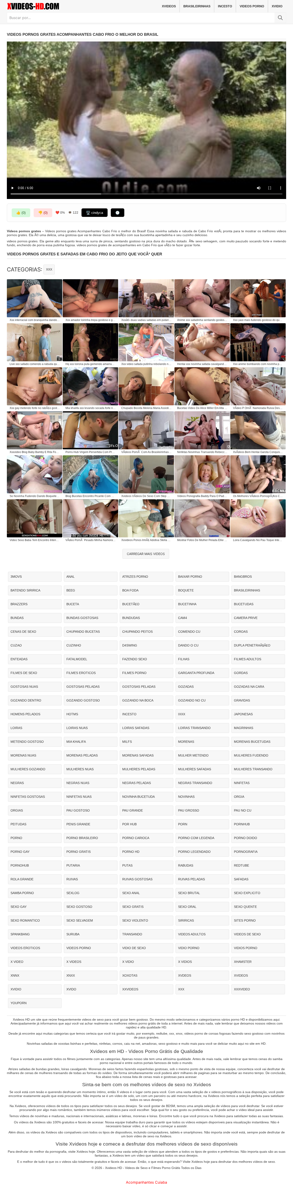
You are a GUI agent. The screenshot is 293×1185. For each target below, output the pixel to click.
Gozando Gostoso (83, 700)
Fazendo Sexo (134, 659)
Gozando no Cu (192, 700)
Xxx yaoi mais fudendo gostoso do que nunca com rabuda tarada (258, 320)
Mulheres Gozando (28, 769)
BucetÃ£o (130, 604)
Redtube (241, 865)
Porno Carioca (135, 838)
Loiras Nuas (77, 728)
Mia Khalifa (76, 741)
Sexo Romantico (25, 920)
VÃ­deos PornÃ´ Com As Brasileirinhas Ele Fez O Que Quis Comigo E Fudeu (146, 452)
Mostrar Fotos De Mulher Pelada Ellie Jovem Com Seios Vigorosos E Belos (202, 540)
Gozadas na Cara (249, 686)
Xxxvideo (242, 989)
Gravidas (242, 700)
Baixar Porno (190, 576)
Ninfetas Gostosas (28, 796)
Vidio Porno (188, 948)
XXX (49, 269)
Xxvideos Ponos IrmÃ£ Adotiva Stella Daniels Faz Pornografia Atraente (146, 540)
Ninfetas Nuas (79, 796)
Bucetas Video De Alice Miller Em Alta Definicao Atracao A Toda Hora (202, 408)
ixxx (181, 714)
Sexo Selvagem (79, 920)
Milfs (127, 741)
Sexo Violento (135, 920)
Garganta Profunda (196, 673)
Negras (17, 783)
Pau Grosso (188, 810)
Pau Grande (132, 810)
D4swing (129, 645)
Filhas (183, 659)
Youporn (19, 1003)
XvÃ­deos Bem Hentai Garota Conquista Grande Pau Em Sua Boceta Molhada (258, 452)
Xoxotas (129, 975)
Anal (70, 576)
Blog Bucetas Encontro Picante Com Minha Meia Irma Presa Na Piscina (90, 496)
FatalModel (76, 659)
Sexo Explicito (247, 893)
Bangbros (243, 576)
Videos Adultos (192, 934)
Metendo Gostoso (27, 741)
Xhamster (243, 962)
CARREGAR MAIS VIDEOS (146, 554)
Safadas (241, 879)
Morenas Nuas (23, 755)
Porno (16, 838)
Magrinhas (243, 728)
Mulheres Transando (253, 769)
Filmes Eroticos (81, 673)
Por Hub (129, 824)
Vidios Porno (245, 948)
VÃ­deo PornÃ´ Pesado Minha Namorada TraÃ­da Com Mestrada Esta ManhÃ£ (90, 540)
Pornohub (20, 865)
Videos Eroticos (25, 948)
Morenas (186, 741)
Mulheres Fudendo (251, 755)
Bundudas (131, 618)
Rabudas (185, 865)
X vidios (185, 962)
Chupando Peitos (137, 631)
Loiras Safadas (135, 728)
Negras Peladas (136, 783)
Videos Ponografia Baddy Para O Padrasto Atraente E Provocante (202, 496)
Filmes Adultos (247, 659)
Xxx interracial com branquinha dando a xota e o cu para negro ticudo (35, 320)
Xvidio (277, 6)
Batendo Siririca (25, 590)
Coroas (241, 631)
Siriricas (186, 920)
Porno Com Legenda (196, 838)
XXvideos (130, 989)
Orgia (239, 796)
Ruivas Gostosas (137, 879)
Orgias (17, 810)
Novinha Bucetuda (138, 796)
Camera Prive (246, 618)
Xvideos (169, 6)
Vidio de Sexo (134, 948)
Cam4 (182, 618)
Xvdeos (184, 975)
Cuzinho (73, 645)
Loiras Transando (194, 728)
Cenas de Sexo (23, 631)
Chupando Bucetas (83, 631)
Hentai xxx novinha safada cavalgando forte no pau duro (202, 364)
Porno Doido (245, 838)
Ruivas (72, 879)
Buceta (72, 604)
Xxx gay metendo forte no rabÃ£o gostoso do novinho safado (35, 408)
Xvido (71, 989)
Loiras (16, 728)
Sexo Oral (187, 907)
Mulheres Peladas (138, 769)
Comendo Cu (189, 631)
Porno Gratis (78, 852)
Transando (132, 934)
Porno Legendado (194, 852)
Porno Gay (20, 852)
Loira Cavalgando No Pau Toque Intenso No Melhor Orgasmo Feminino (258, 540)
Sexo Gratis (133, 907)
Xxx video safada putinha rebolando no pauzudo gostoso (146, 364)
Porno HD (130, 852)
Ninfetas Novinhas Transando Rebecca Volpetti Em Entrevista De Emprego (202, 452)
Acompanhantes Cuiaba (146, 1182)
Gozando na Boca (137, 700)
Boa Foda (130, 590)
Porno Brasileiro (82, 838)
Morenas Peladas (82, 755)
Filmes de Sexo (24, 673)
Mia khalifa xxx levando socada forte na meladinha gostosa (90, 408)
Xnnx (15, 975)
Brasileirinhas (196, 6)
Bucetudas (243, 604)
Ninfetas (242, 783)
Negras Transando (195, 783)
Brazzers (19, 604)
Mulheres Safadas (194, 769)
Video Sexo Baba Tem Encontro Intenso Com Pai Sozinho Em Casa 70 (35, 540)
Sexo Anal (131, 893)
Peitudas (18, 824)
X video (17, 962)
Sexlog (72, 893)
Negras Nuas (77, 783)
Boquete (186, 590)
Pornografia (246, 852)
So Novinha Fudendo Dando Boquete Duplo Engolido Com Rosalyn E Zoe (35, 496)
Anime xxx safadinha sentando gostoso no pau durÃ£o (202, 320)
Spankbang (20, 934)
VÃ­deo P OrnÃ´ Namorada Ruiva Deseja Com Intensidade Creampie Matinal (258, 408)
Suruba (72, 934)
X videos (73, 962)
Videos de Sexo (247, 934)
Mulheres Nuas (80, 769)
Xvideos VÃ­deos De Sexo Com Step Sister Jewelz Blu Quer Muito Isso (146, 496)
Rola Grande (22, 879)
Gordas (241, 673)
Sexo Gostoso (79, 907)
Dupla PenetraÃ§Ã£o (252, 645)
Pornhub (242, 824)
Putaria (73, 865)
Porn (182, 824)
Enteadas (19, 659)
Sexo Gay (19, 907)
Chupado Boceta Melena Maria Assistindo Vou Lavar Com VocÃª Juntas (146, 408)
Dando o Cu (188, 645)
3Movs (16, 576)
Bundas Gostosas (82, 618)
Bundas (17, 618)
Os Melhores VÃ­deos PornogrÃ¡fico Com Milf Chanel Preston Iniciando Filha (258, 496)
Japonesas (243, 714)
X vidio (128, 962)
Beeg (70, 590)
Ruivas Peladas (191, 879)
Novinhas (186, 796)
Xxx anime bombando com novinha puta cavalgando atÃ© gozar (258, 364)
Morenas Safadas (138, 755)
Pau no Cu (242, 810)
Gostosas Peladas (83, 686)
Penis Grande (78, 824)
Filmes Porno (134, 673)
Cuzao (16, 645)
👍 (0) (21, 213)
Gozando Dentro (26, 700)
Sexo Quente (245, 907)
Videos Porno (252, 6)
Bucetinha (187, 604)
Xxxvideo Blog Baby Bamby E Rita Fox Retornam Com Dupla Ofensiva (35, 452)
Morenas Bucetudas (252, 741)
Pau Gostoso (78, 810)
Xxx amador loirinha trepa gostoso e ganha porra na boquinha (90, 320)
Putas (127, 865)
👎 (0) (43, 213)
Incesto (225, 6)
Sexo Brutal (189, 893)
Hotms (72, 714)
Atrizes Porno (135, 576)
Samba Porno (22, 893)
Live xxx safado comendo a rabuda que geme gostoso (35, 364)
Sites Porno (245, 920)
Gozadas (186, 686)
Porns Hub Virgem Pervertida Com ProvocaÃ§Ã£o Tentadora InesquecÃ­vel (90, 452)
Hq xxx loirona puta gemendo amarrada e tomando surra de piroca (90, 364)
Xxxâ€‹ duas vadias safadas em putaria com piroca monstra (146, 320)
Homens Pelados (25, 714)
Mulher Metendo (193, 755)
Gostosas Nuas (24, 686)
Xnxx (70, 975)
